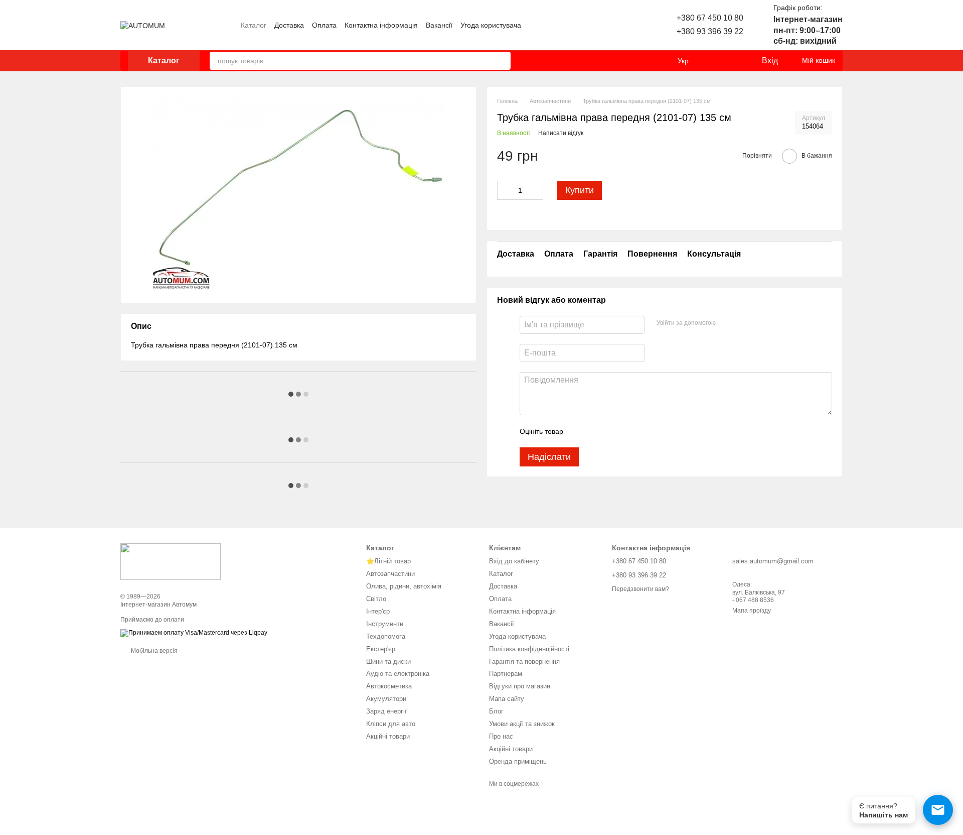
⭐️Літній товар (388, 561)
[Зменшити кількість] (505, 190)
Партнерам (505, 673)
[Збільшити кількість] (536, 190)
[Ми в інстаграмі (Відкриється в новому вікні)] (604, 25)
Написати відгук (560, 133)
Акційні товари (388, 736)
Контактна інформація (381, 25)
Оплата (324, 25)
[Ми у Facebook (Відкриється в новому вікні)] (616, 25)
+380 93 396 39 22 (710, 31)
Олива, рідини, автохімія (403, 586)
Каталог (253, 25)
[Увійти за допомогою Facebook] (727, 323)
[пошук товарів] (502, 61)
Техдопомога (385, 636)
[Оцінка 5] (644, 431)
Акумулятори (386, 698)
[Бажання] (733, 61)
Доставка (289, 25)
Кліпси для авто (390, 724)
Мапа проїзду (751, 610)
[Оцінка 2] (596, 431)
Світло (376, 599)
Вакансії (439, 25)
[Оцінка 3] (612, 431)
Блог (496, 711)
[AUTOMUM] (170, 561)
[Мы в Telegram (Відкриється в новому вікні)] (628, 25)
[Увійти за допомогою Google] (743, 323)
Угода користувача (490, 25)
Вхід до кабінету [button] (514, 561)
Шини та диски (388, 661)
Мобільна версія (153, 650)
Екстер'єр (380, 649)
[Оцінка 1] (580, 431)
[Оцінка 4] (628, 431)
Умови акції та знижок (522, 724)
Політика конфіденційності (529, 649)
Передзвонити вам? (640, 588)
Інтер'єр (378, 611)
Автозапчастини (390, 573)
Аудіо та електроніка (397, 673)
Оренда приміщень (518, 761)
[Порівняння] (713, 61)
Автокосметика (389, 686)
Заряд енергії (386, 711)
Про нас (501, 736)
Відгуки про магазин (519, 686)
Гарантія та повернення (524, 661)
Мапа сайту (506, 698)
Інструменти (384, 624)
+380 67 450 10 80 (710, 18)
